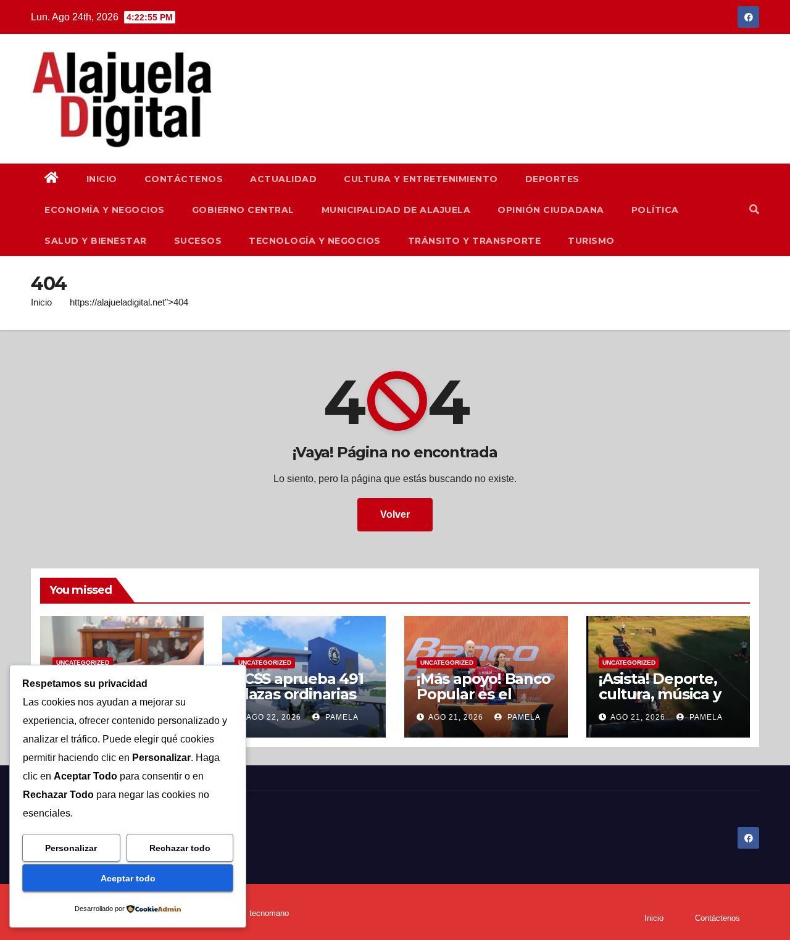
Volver (395, 514)
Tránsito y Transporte (474, 240)
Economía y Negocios (104, 209)
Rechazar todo (179, 848)
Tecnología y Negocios (315, 240)
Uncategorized (82, 662)
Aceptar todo (128, 878)
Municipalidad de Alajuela (396, 209)
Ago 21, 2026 (455, 717)
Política (655, 209)
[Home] (52, 179)
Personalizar (71, 848)
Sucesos (198, 240)
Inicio (101, 179)
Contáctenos (183, 179)
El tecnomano (264, 913)
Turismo (591, 240)
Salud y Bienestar (95, 240)
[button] (754, 209)
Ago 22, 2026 (273, 717)
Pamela (341, 717)
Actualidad (283, 179)
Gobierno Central (243, 209)
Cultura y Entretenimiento (421, 179)
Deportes (552, 179)
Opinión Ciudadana (550, 209)
